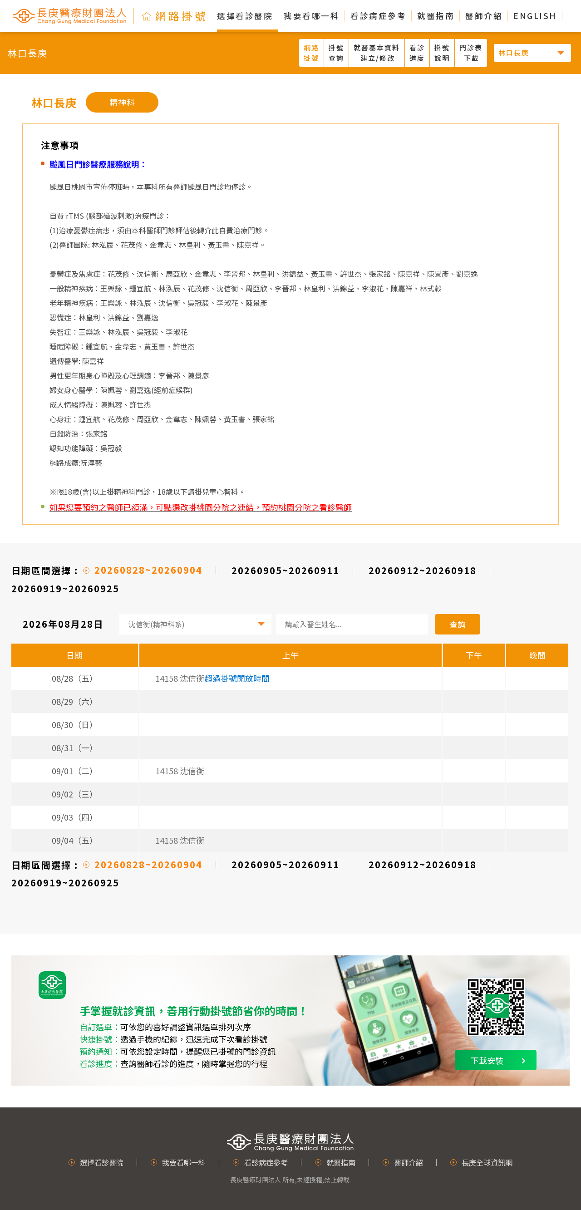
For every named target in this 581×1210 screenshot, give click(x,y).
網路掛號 (311, 53)
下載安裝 (487, 1060)
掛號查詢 (336, 53)
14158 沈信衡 (179, 771)
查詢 (457, 624)
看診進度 (417, 53)
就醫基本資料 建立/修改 (377, 53)
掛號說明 (442, 53)
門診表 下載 (471, 53)
